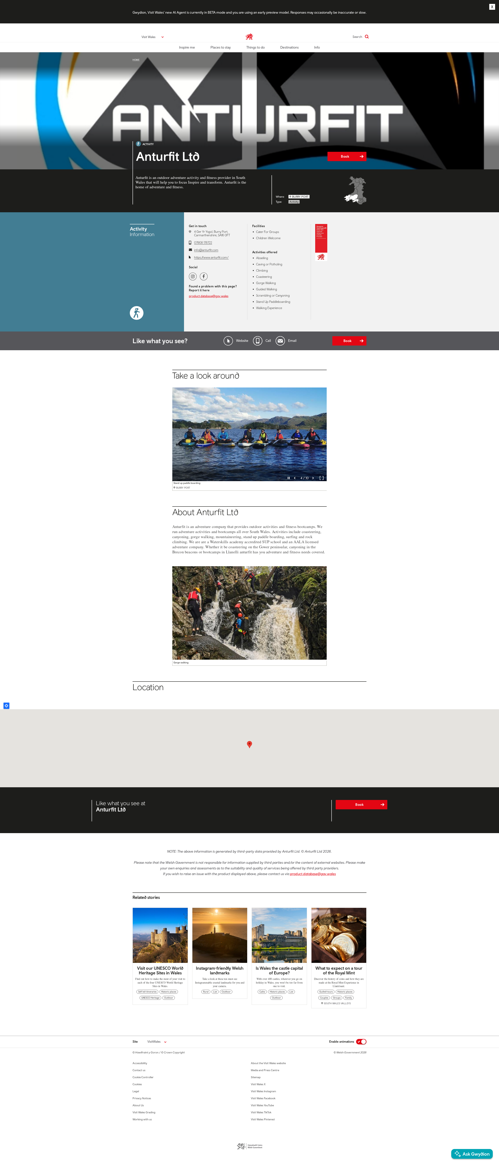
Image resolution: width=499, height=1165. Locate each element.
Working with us (142, 1119)
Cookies (137, 1084)
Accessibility (140, 1063)
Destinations (289, 47)
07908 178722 (203, 242)
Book (345, 156)
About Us (138, 1105)
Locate (6, 706)
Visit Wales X (258, 1084)
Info (317, 47)
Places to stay (221, 47)
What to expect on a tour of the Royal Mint (338, 970)
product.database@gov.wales (208, 296)
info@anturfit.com (206, 250)
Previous (295, 478)
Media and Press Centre (265, 1070)
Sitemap (256, 1077)
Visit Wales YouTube (262, 1105)
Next (313, 478)
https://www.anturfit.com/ (211, 257)
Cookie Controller (143, 1077)
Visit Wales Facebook (263, 1098)
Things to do (255, 47)
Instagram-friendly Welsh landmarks (219, 970)
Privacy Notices (142, 1098)
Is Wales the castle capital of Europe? (279, 970)
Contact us (139, 1070)
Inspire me (187, 47)
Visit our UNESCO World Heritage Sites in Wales (160, 970)
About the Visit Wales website (268, 1063)
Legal (136, 1091)
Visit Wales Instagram (263, 1091)
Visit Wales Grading (144, 1112)
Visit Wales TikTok (261, 1112)
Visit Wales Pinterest (263, 1119)
